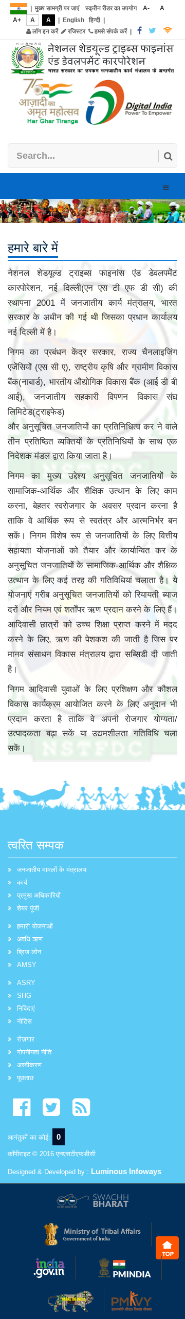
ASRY (26, 983)
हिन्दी (94, 20)
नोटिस (24, 1021)
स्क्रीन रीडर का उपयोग (111, 8)
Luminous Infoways (126, 1171)
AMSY (26, 965)
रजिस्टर (75, 31)
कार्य (22, 882)
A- (146, 8)
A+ (17, 20)
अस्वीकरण (29, 1065)
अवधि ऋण (30, 939)
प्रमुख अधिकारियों (39, 895)
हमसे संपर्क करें (110, 31)
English (73, 20)
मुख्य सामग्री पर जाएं (57, 8)
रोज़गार (25, 1039)
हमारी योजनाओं (35, 926)
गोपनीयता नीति (34, 1052)
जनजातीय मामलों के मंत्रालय (51, 870)
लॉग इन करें (44, 31)
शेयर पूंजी (28, 908)
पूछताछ (25, 1078)
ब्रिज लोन (29, 952)
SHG (24, 995)
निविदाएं (26, 1008)
